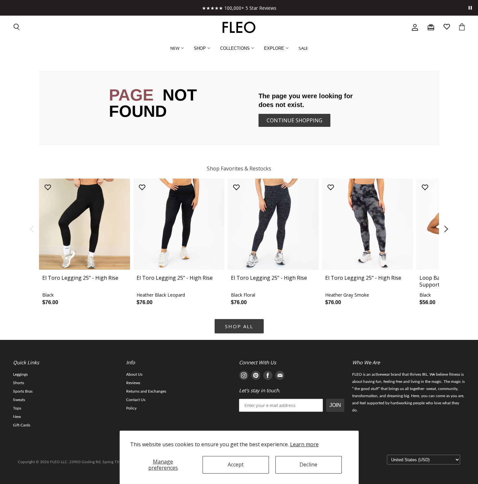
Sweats (19, 400)
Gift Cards (21, 425)
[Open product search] (17, 27)
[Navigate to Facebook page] (267, 376)
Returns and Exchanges (146, 391)
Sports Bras (23, 391)
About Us (134, 374)
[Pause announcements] (470, 8)
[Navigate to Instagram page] (243, 376)
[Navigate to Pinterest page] (255, 376)
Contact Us (135, 400)
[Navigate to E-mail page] (280, 376)
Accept (236, 464)
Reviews (133, 383)
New (17, 417)
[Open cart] (462, 27)
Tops (17, 408)
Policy (131, 408)
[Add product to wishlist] (48, 188)
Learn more (304, 444)
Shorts (18, 383)
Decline (308, 464)
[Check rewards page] (431, 27)
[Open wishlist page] (447, 27)
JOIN (335, 405)
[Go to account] (415, 27)
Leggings (20, 374)
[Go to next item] (447, 229)
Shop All (239, 326)
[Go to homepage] (239, 27)
